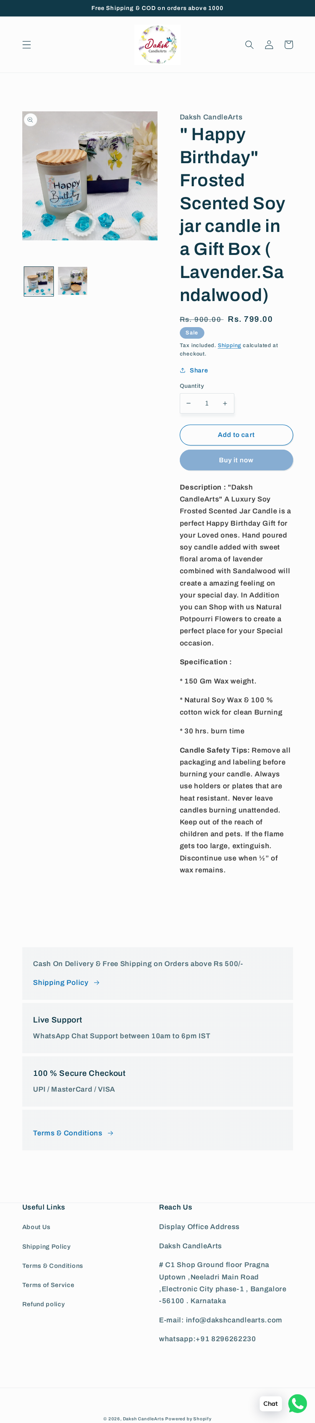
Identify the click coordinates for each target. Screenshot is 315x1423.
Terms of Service (48, 1285)
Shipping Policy (60, 982)
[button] (26, 45)
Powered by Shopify (188, 1418)
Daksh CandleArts (143, 1418)
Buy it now (236, 460)
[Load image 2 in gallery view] (72, 281)
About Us (36, 1227)
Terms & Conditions (52, 1265)
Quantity (192, 386)
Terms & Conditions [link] (67, 1133)
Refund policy (43, 1304)
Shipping (229, 345)
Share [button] (199, 370)
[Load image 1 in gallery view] (38, 281)
